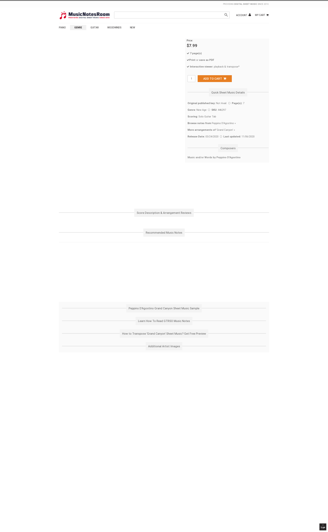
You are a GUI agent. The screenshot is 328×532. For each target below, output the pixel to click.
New (132, 27)
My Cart (260, 15)
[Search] (226, 15)
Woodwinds (114, 27)
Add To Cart (213, 78)
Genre (78, 27)
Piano (62, 27)
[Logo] (84, 15)
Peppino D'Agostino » (212, 123)
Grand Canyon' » (226, 129)
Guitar (95, 27)
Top (322, 527)
